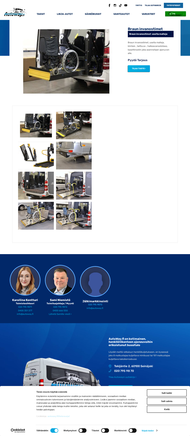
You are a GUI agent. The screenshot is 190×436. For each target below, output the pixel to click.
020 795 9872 (60, 307)
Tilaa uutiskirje (153, 5)
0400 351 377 (25, 310)
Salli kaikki (167, 393)
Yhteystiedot (173, 5)
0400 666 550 (60, 310)
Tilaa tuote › (139, 68)
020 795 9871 (25, 307)
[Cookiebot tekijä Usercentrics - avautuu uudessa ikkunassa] (18, 430)
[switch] (82, 430)
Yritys (138, 5)
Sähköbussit (93, 14)
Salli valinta (166, 401)
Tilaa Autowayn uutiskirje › (122, 377)
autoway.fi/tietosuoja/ (59, 416)
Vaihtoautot (121, 14)
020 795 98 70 (124, 371)
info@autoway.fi (25, 314)
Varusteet (148, 14)
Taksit (41, 14)
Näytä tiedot (148, 430)
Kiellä (167, 409)
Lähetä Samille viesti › (60, 314)
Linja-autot (65, 14)
